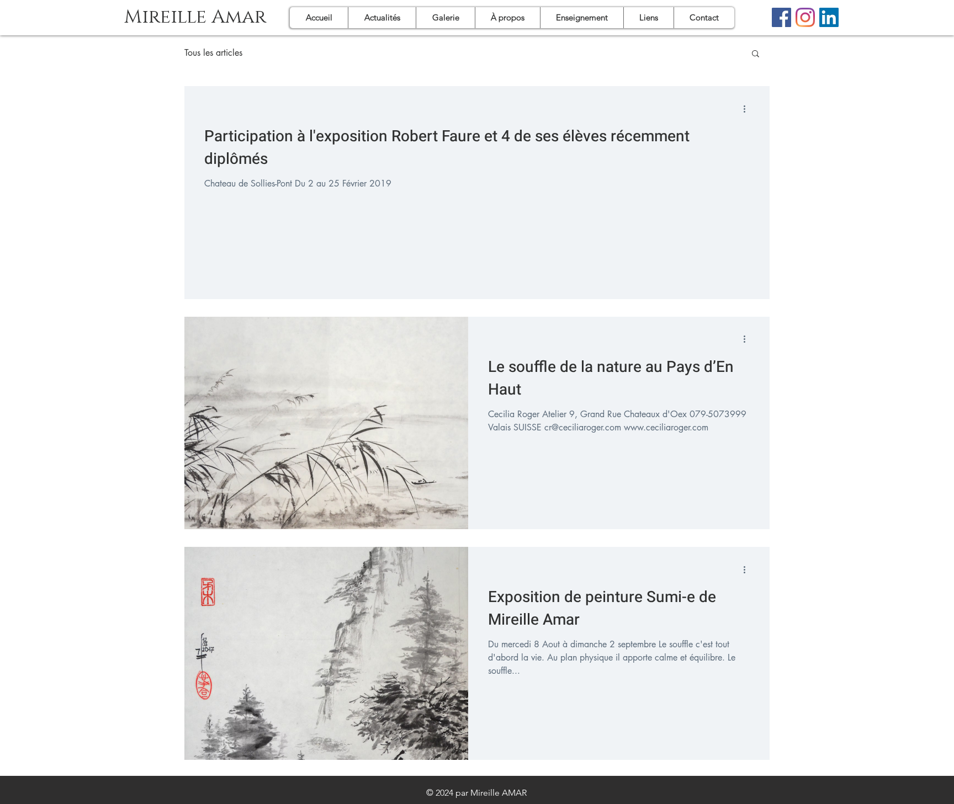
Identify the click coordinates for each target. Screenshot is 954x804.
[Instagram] (805, 17)
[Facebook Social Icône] (781, 17)
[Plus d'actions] (748, 108)
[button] (755, 54)
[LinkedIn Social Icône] (829, 17)
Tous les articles (213, 52)
